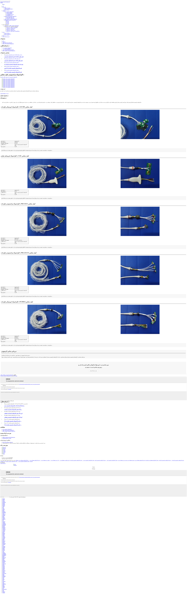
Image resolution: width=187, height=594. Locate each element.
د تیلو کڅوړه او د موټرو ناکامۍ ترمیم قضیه (13, 31)
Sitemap (17, 460)
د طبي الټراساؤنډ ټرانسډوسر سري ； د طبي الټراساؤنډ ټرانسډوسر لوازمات (82, 460)
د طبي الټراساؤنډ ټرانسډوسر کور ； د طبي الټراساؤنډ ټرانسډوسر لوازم (106, 460)
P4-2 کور (7, 23)
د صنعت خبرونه (6, 34)
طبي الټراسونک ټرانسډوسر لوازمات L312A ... (13, 409)
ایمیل (15, 464)
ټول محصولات (2, 461)
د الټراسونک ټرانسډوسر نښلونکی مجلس (8, 50)
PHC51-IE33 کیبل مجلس (10, 18)
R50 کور (7, 21)
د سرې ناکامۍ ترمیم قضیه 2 (10, 30)
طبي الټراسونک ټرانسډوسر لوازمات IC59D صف (8, 375)
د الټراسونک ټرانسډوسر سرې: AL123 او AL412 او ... (14, 405)
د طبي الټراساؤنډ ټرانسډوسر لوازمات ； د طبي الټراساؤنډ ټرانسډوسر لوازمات (171, 460)
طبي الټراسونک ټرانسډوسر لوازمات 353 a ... (12, 421)
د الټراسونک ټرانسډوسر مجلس (7, 42)
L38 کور (7, 22)
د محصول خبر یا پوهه (7, 33)
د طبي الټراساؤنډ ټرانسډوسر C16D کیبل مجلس (13, 60)
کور (3, 40)
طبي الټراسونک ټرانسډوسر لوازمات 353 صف (13, 68)
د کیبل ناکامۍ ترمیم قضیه (10, 29)
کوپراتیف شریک (6, 9)
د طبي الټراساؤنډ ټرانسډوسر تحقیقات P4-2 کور (13, 413)
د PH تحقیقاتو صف (9, 13)
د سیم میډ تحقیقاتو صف (10, 14)
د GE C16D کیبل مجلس (10, 17)
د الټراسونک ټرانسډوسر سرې (9, 11)
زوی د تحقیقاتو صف (9, 15)
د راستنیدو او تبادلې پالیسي (8, 8)
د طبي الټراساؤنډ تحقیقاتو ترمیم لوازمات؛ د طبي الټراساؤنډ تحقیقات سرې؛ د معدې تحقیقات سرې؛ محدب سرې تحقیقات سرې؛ (138, 460)
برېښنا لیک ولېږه (3, 463)
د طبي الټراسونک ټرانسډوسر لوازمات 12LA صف (13, 64)
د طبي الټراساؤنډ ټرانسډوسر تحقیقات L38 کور (13, 417)
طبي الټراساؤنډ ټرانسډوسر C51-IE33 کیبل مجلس (13, 56)
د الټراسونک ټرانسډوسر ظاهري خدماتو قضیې (11, 25)
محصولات (4, 10)
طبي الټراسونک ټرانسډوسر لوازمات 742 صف (13, 72)
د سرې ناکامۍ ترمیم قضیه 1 (10, 28)
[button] (93, 371)
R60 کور (7, 20)
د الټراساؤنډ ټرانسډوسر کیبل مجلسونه (10, 16)
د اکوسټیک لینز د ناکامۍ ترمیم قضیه (12, 27)
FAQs (3, 35)
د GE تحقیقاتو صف (9, 12)
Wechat (15, 465)
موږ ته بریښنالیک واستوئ (4, 93)
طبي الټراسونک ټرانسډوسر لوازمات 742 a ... (12, 424)
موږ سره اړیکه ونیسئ (5, 36)
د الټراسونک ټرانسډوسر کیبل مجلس (8, 43)
